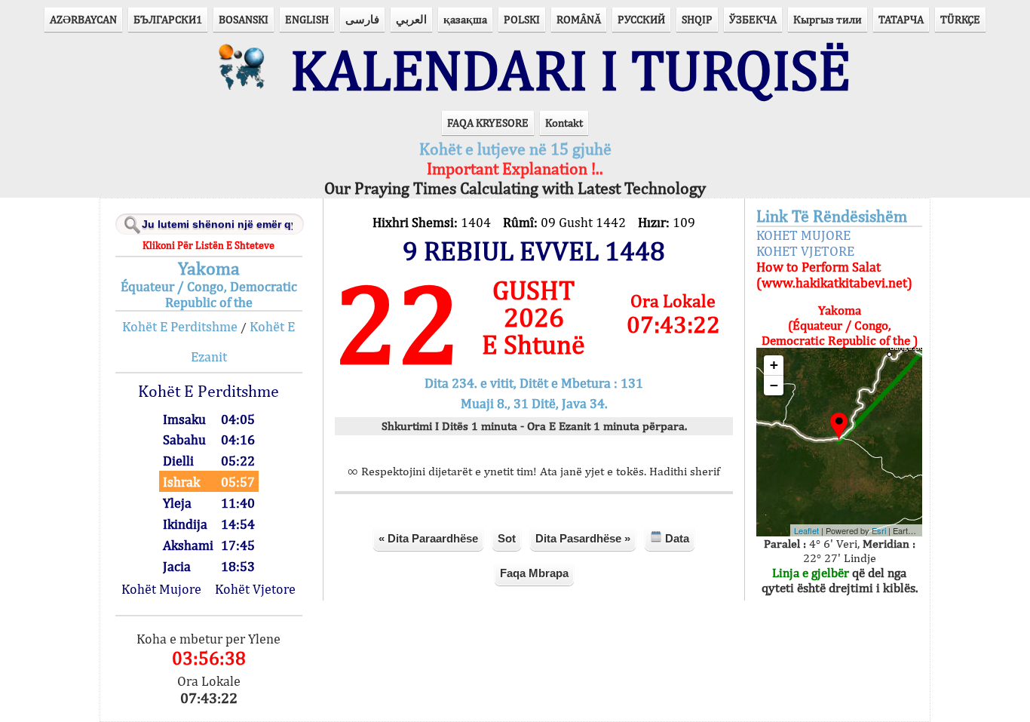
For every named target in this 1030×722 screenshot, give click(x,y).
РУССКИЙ (641, 19)
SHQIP (697, 19)
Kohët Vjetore (255, 589)
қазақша (465, 19)
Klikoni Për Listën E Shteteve (208, 245)
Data (675, 538)
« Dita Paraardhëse (428, 538)
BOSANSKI (243, 19)
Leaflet (806, 530)
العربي (411, 19)
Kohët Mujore (161, 589)
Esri (879, 530)
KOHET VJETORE (805, 251)
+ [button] (774, 365)
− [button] (774, 385)
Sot (507, 538)
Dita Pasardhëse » (582, 538)
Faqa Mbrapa (534, 573)
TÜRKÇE (960, 19)
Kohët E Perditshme (180, 326)
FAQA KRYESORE (488, 122)
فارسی (362, 19)
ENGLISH (307, 19)
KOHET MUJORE (803, 235)
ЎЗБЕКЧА (753, 19)
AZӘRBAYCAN (83, 19)
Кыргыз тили (827, 19)
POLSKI (522, 19)
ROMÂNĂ (578, 19)
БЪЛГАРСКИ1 (167, 19)
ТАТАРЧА (901, 19)
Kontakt (564, 122)
